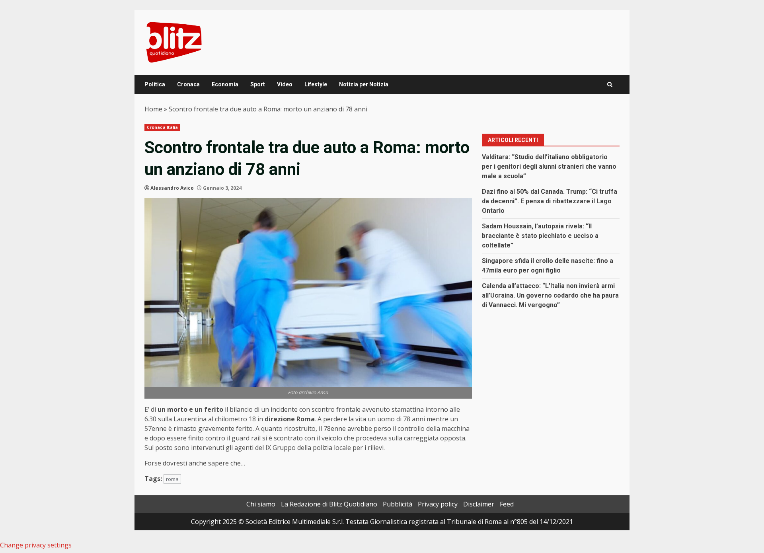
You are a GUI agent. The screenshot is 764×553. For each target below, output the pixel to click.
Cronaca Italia (162, 127)
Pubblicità (397, 504)
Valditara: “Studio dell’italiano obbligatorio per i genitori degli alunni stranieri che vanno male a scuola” (549, 166)
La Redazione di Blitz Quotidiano (329, 504)
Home (153, 109)
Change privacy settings (36, 545)
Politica (154, 84)
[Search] (609, 84)
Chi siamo (260, 504)
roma (172, 479)
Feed (507, 504)
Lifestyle (315, 84)
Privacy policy (438, 504)
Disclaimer (478, 504)
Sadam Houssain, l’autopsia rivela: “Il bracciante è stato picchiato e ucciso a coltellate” (540, 235)
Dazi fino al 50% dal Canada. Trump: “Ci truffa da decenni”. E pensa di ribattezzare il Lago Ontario (549, 201)
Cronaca (188, 84)
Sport (257, 84)
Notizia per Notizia (363, 84)
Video (284, 84)
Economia (225, 84)
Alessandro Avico (172, 188)
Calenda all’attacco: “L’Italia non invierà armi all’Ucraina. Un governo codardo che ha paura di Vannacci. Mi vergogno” (550, 295)
